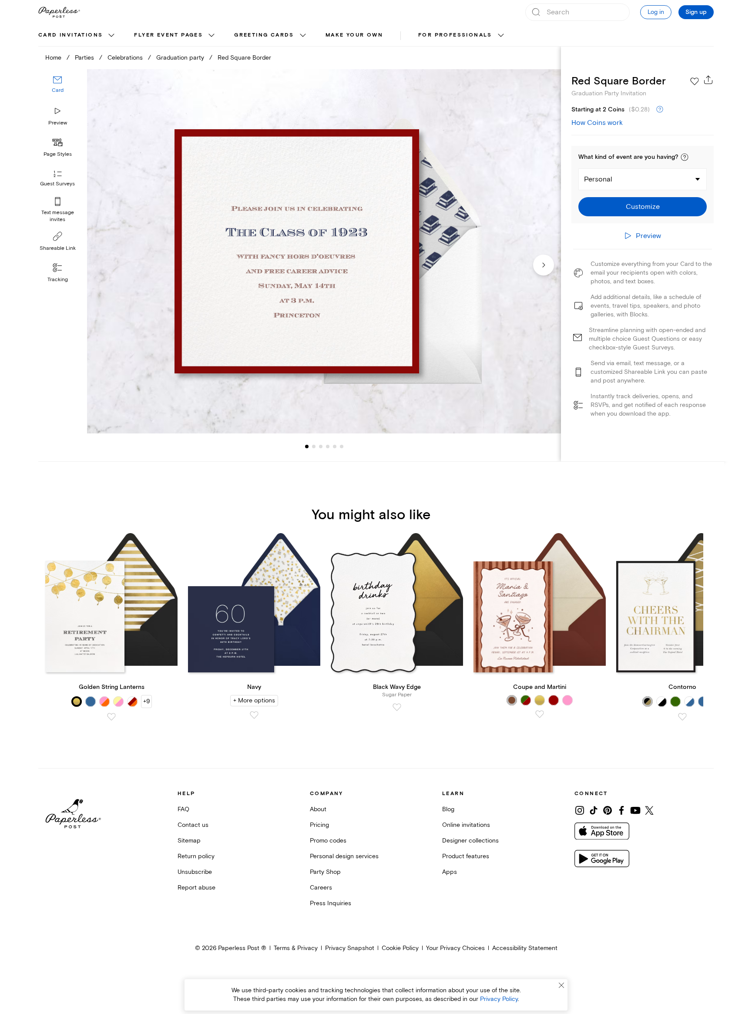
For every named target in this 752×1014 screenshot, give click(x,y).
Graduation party (180, 57)
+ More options (254, 700)
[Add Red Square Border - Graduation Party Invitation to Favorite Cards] (694, 81)
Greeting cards (264, 35)
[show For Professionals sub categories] (501, 35)
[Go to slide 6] (334, 446)
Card (58, 90)
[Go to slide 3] (314, 446)
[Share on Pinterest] (607, 810)
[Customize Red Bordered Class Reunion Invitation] (324, 251)
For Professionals (455, 35)
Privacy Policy (499, 999)
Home (53, 57)
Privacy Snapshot (349, 948)
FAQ (183, 809)
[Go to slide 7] (341, 446)
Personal (598, 179)
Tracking (57, 279)
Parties (84, 57)
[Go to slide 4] (320, 446)
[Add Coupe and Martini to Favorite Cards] (539, 714)
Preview (57, 123)
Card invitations (70, 35)
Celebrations (125, 57)
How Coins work (597, 122)
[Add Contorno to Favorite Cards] (682, 717)
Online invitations (466, 825)
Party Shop (325, 872)
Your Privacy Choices (455, 948)
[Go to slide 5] (327, 446)
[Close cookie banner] (561, 985)
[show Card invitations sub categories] (111, 35)
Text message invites (57, 216)
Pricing (319, 825)
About (318, 809)
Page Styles (58, 154)
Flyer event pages (168, 35)
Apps (449, 872)
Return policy (196, 856)
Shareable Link (58, 248)
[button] (684, 157)
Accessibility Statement (524, 948)
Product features (465, 856)
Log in (656, 12)
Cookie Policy (400, 948)
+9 (146, 701)
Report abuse (196, 887)
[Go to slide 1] (307, 446)
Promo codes (328, 840)
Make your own (354, 35)
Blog (448, 809)
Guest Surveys (57, 184)
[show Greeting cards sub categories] (303, 35)
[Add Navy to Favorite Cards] (254, 715)
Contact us (193, 825)
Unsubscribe (195, 872)
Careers (321, 887)
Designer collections (470, 840)
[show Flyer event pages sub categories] (211, 35)
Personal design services (344, 856)
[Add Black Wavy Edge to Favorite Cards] (397, 707)
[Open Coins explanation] (660, 109)
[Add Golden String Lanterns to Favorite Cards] (111, 717)
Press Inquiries (330, 903)
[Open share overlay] (708, 79)
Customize (643, 206)
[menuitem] (77, 35)
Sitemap (189, 840)
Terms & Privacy (296, 948)
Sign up (696, 12)
